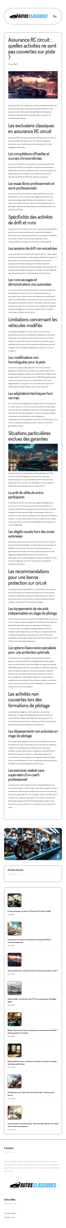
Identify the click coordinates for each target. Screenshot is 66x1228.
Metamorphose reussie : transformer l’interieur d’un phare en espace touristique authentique (32, 1062)
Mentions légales (10, 1213)
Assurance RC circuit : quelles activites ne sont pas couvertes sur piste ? (33, 970)
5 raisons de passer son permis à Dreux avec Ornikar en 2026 (29, 911)
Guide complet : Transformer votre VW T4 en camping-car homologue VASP (32, 1000)
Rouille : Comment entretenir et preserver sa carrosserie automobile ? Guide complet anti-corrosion (32, 1031)
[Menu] (54, 16)
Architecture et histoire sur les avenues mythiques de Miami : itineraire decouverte (30, 940)
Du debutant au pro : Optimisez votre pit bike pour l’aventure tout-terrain (31, 1093)
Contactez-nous (9, 1217)
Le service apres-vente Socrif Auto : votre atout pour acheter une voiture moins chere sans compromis (33, 1124)
